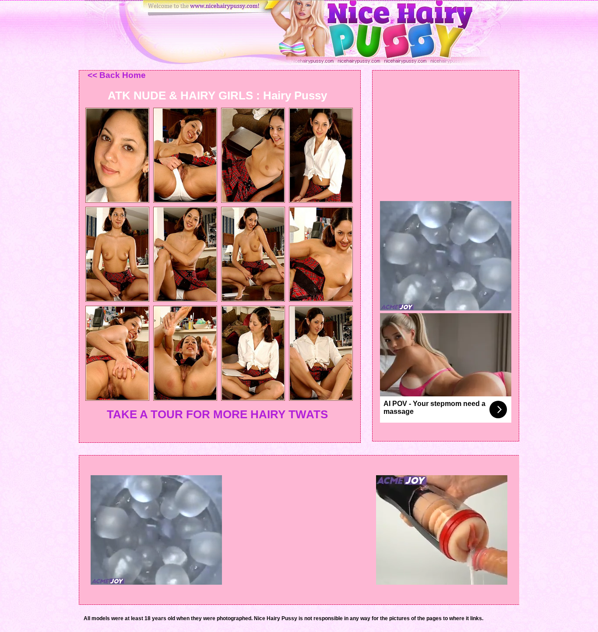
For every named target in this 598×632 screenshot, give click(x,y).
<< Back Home (117, 75)
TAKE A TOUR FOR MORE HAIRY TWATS (217, 414)
